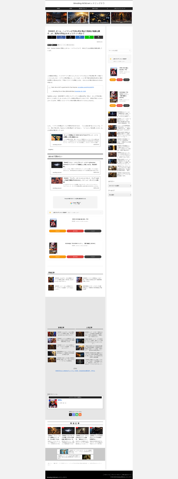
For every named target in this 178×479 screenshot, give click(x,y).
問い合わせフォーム (127, 474)
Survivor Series (71, 44)
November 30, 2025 (80, 91)
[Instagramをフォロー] (61, 403)
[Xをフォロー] (59, 403)
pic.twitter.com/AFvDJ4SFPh (86, 87)
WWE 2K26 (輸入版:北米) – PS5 (80, 219)
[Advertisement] (75, 63)
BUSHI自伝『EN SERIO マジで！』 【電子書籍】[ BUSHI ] (80, 243)
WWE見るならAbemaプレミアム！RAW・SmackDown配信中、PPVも (75, 370)
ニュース (55, 44)
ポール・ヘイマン (62, 44)
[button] (98, 37)
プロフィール (107, 474)
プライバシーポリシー (116, 474)
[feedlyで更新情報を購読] (63, 403)
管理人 (60, 400)
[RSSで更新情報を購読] (65, 403)
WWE (50, 44)
